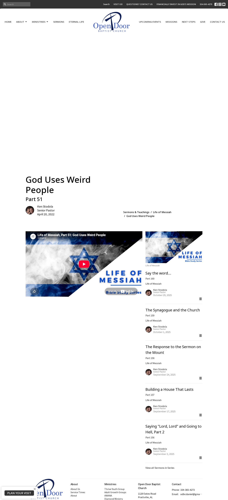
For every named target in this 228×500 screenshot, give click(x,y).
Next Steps (188, 21)
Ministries (38, 21)
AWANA (108, 495)
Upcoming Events (150, 21)
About (20, 21)
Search (106, 4)
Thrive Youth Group (114, 489)
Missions (171, 21)
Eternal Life (76, 21)
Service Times (78, 492)
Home (8, 21)
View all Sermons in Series (159, 467)
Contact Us (217, 21)
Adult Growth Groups (115, 492)
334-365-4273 (206, 4)
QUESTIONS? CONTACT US (139, 4)
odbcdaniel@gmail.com (191, 494)
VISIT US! (118, 4)
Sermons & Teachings (136, 212)
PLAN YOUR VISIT (19, 493)
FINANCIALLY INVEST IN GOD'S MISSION (176, 4)
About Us (75, 489)
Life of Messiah (162, 212)
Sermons (58, 21)
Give (202, 21)
